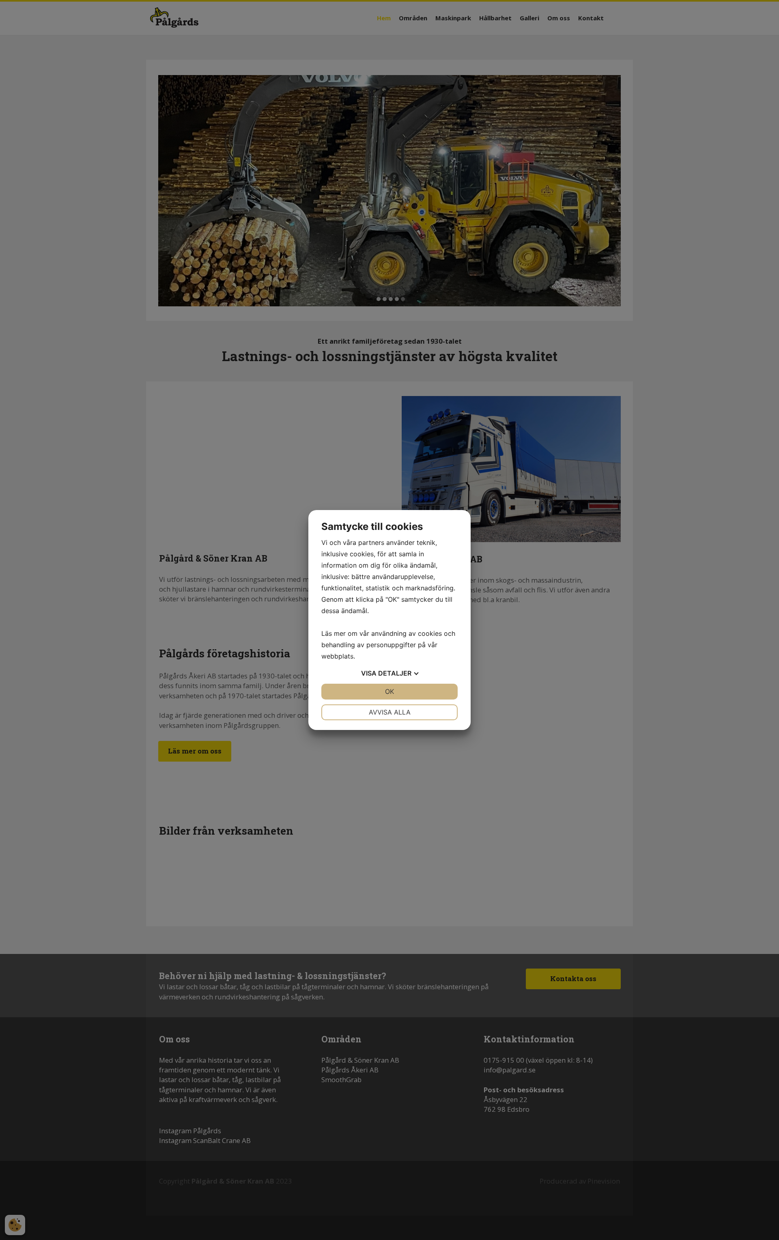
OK (389, 691)
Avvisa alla (390, 712)
